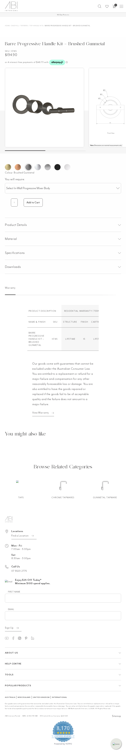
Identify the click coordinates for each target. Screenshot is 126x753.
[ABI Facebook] (14, 638)
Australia (10, 697)
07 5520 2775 (19, 570)
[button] (99, 6)
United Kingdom (41, 697)
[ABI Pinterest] (27, 638)
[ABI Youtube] (8, 638)
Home (7, 26)
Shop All (15, 26)
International (59, 697)
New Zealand (24, 697)
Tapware (24, 26)
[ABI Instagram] (21, 638)
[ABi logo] (9, 519)
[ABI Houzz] (34, 638)
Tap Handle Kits (36, 26)
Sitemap (116, 716)
